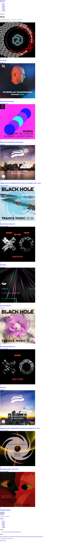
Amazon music (37, 536)
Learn (3, 7)
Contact (3, 9)
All (0, 21)
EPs (7, 21)
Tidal (33, 536)
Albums (10, 21)
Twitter (22, 536)
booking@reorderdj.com (16, 531)
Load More (2, 513)
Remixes (14, 21)
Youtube (8, 536)
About (3, 8)
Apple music (29, 536)
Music (3, 3)
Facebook (17, 536)
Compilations (19, 21)
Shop (3, 10)
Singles (4, 21)
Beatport (25, 536)
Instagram (5, 536)
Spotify (1, 536)
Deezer (41, 536)
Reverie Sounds (3, 540)
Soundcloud (12, 536)
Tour (3, 4)
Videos (3, 5)
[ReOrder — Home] (2, 1)
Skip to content (3, 0)
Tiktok (20, 536)
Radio (3, 6)
